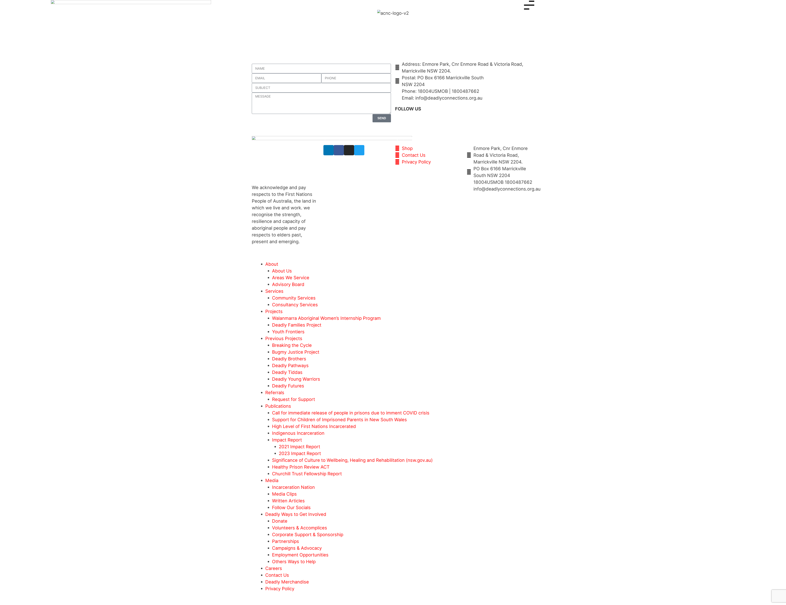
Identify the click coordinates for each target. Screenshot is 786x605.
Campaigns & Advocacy (297, 548)
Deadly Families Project (296, 325)
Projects (274, 311)
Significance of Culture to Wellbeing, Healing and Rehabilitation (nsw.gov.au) (352, 460)
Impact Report (287, 440)
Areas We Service (290, 277)
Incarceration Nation (293, 487)
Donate (279, 521)
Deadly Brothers (289, 358)
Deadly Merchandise (287, 582)
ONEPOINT (41, 251)
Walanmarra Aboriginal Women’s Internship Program (326, 318)
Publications (278, 406)
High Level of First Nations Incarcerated (314, 426)
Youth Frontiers (288, 331)
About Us (282, 271)
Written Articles (288, 500)
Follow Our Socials (291, 507)
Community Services (294, 298)
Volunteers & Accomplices (299, 527)
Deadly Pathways (290, 365)
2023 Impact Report (300, 453)
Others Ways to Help (294, 561)
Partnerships (285, 541)
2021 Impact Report (299, 446)
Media (271, 480)
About (271, 264)
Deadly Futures (288, 385)
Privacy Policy (279, 588)
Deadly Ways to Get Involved (295, 514)
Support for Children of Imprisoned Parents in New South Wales (339, 419)
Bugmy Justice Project (295, 352)
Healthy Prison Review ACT (301, 467)
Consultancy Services (295, 304)
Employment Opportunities (300, 554)
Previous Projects (283, 338)
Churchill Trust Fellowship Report (307, 473)
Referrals (274, 392)
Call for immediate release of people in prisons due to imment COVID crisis (350, 412)
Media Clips (284, 494)
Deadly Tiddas (287, 372)
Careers (273, 568)
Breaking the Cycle (292, 345)
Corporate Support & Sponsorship (307, 534)
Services (274, 291)
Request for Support (293, 399)
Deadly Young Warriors (296, 379)
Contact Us (277, 575)
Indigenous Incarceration (298, 433)
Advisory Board (288, 284)
